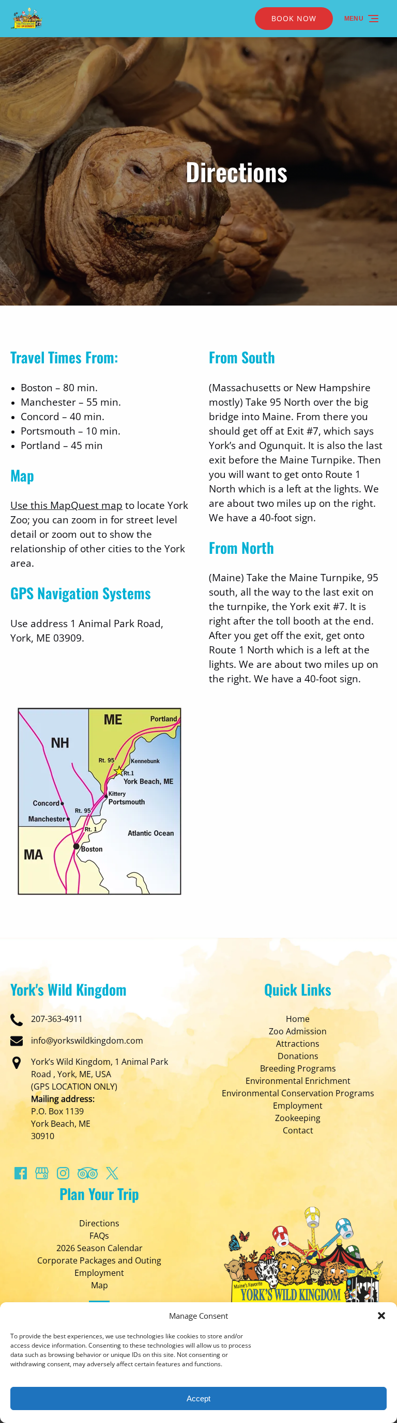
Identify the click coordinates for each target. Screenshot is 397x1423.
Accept (198, 1398)
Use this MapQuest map (66, 505)
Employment (298, 1105)
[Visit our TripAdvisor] (88, 1173)
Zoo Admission (298, 1031)
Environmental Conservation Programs (298, 1093)
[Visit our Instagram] (63, 1173)
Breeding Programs (298, 1068)
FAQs (99, 1235)
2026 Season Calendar (99, 1248)
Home (298, 1019)
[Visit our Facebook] (20, 1173)
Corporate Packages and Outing (99, 1260)
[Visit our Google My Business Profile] (42, 1173)
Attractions (297, 1043)
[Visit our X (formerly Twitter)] (112, 1173)
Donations (298, 1056)
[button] (381, 1315)
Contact (298, 1130)
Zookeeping (297, 1118)
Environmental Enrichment (298, 1080)
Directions (99, 1223)
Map (99, 1285)
